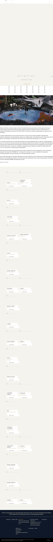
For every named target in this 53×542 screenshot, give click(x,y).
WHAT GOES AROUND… (10, 219)
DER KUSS (22, 342)
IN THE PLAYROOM (11, 448)
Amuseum (32, 520)
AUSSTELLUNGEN (34, 519)
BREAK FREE (10, 307)
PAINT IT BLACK (11, 395)
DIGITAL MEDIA (11, 342)
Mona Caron (11, 306)
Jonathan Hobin (10, 446)
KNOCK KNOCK (10, 377)
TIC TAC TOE (10, 483)
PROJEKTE (21, 519)
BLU (8, 410)
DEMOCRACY (10, 289)
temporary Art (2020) (35, 522)
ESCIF (8, 200)
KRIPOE (9, 500)
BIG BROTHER (10, 272)
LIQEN (21, 288)
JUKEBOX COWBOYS (10, 428)
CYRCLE (22, 446)
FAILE (8, 182)
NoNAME (9, 217)
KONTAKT (31, 528)
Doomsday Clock (23, 236)
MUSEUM (44, 519)
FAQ (19, 523)
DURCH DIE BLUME (10, 360)
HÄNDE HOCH (10, 501)
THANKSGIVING (11, 236)
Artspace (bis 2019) (35, 523)
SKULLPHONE (10, 341)
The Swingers (10, 466)
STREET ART (14, 519)
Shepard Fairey (22, 181)
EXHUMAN (9, 325)
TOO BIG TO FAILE (11, 183)
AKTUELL (8, 519)
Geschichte (19, 529)
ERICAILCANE (11, 376)
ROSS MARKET (10, 201)
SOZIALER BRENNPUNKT (23, 395)
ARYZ (21, 500)
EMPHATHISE (23, 501)
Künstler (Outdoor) (24, 522)
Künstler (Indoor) (35, 525)
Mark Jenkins (24, 234)
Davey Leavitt (11, 235)
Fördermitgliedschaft (22, 532)
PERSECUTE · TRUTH (23, 448)
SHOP (36, 528)
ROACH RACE (23, 289)
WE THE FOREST (11, 254)
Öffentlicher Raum (24, 520)
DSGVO (21, 540)
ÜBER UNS (18, 528)
